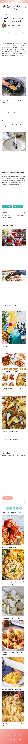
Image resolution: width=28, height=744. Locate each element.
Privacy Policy (7, 730)
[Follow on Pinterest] (7, 508)
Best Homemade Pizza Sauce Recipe (6, 215)
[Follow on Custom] (20, 508)
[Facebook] (3, 1)
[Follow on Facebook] (10, 508)
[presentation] (14, 245)
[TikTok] (11, 1)
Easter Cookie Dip (21, 214)
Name (3, 480)
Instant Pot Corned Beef (10, 439)
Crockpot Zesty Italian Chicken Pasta (13, 724)
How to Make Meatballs (10, 547)
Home (3, 14)
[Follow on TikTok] (14, 508)
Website (4, 493)
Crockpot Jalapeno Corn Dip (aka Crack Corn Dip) (13, 583)
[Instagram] (6, 1)
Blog (6, 14)
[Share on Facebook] (4, 206)
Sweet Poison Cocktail (10, 347)
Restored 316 (14, 741)
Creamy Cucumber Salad (10, 618)
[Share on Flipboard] (15, 206)
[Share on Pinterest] (9, 206)
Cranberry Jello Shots (10, 264)
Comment (5, 458)
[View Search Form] (25, 1)
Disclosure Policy (5, 40)
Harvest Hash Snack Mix (10, 431)
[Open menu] (25, 7)
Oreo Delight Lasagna (9, 305)
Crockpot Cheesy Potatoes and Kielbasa (12, 654)
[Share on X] (20, 206)
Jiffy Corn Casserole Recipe (11, 689)
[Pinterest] (8, 1)
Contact (14, 732)
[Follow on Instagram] (17, 508)
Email (3, 487)
